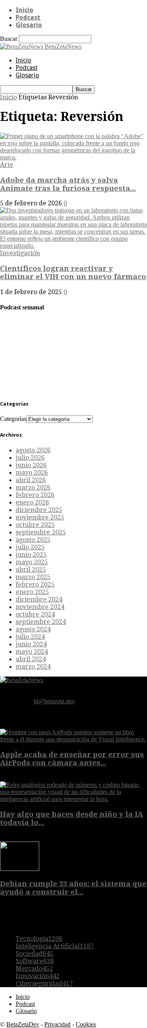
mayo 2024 (32, 651)
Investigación (20, 253)
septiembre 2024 (41, 622)
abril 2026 (31, 480)
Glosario (29, 25)
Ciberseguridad (44, 983)
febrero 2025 (35, 584)
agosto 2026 (33, 450)
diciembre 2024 (39, 599)
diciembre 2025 (39, 510)
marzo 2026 (33, 487)
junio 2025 (31, 554)
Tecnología (39, 938)
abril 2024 (31, 659)
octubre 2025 (35, 525)
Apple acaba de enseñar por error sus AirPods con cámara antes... (72, 758)
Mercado (34, 968)
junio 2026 (31, 465)
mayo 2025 (32, 562)
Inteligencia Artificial (55, 946)
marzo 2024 (33, 666)
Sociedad (34, 953)
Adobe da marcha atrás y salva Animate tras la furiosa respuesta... (68, 184)
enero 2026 (32, 502)
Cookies (86, 1024)
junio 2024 (31, 644)
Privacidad (57, 1024)
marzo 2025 (33, 577)
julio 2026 (30, 457)
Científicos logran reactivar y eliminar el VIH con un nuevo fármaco (73, 272)
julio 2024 (30, 636)
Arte (6, 164)
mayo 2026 (32, 472)
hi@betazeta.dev (54, 701)
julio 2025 (30, 547)
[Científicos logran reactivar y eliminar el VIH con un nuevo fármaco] (73, 245)
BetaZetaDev (22, 1024)
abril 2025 (31, 569)
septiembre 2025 (41, 532)
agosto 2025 (33, 539)
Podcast (28, 17)
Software (35, 961)
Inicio (24, 10)
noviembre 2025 (40, 517)
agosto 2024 (33, 629)
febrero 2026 (35, 495)
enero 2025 (32, 592)
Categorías (13, 418)
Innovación (38, 976)
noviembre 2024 (40, 607)
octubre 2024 (35, 614)
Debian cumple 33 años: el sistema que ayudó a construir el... (73, 888)
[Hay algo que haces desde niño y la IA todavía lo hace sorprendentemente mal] (73, 799)
